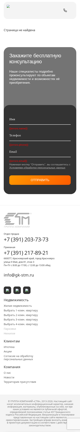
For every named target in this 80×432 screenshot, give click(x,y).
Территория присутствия (20, 382)
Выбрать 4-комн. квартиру (21, 324)
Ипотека (9, 347)
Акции (8, 351)
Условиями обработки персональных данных (37, 167)
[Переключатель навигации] (71, 10)
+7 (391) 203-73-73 (26, 239)
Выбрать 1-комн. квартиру (21, 310)
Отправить (40, 180)
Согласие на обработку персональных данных (18, 357)
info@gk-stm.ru (19, 274)
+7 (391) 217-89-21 (26, 252)
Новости (9, 377)
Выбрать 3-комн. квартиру (21, 319)
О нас (7, 372)
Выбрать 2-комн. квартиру (21, 315)
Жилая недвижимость (18, 305)
